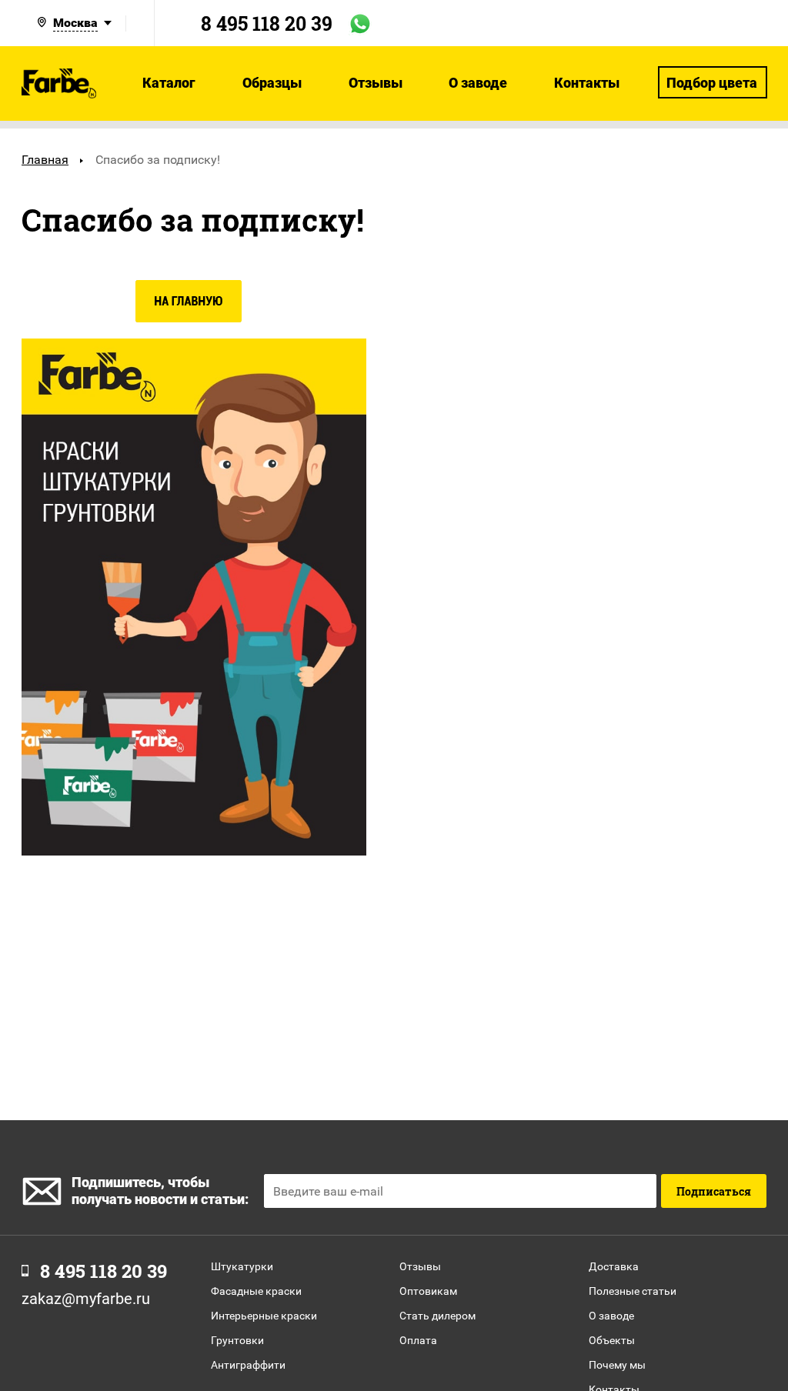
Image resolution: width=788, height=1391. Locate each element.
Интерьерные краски (264, 1315)
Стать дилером (437, 1315)
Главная (45, 159)
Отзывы (420, 1266)
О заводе (611, 1315)
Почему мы (617, 1365)
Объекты (612, 1340)
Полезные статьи (632, 1291)
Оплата (418, 1340)
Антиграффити (248, 1365)
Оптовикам (428, 1291)
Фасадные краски (256, 1291)
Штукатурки (242, 1266)
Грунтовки (237, 1340)
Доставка (614, 1266)
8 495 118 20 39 (266, 23)
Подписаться (713, 1191)
